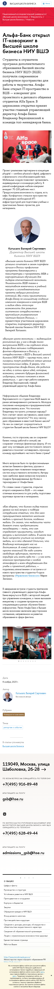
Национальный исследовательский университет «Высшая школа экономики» (25, 15)
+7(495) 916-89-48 (20, 784)
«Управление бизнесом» (27, 575)
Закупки (7, 907)
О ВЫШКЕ (9, 881)
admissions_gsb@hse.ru (23, 852)
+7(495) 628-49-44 (20, 833)
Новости (30, 19)
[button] (5, 643)
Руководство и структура (15, 890)
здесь (42, 972)
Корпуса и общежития (13, 903)
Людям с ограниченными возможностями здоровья (26, 935)
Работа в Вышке (10, 944)
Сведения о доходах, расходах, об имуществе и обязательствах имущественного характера (24, 925)
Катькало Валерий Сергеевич (27, 248)
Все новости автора (23, 696)
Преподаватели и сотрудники (17, 898)
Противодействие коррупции (16, 920)
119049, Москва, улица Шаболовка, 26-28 (26, 766)
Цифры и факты (10, 885)
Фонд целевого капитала (14, 916)
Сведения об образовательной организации (23, 931)
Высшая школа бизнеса (23, 4)
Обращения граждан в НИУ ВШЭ (18, 911)
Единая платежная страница (16, 940)
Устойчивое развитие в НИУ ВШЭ (18, 894)
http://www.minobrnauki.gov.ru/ (17, 957)
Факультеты (37, 16)
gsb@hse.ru (13, 799)
